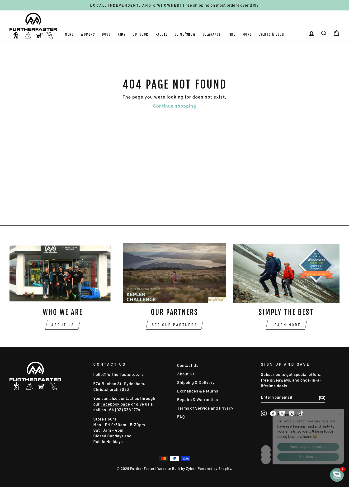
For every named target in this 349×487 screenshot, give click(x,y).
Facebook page (115, 404)
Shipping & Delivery (196, 382)
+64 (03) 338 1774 (124, 409)
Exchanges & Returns (197, 390)
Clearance (212, 34)
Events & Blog (271, 34)
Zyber (191, 469)
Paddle (162, 34)
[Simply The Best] (286, 273)
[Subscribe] (322, 397)
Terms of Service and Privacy (205, 408)
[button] (337, 475)
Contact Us (187, 365)
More (246, 34)
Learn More (286, 325)
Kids (121, 34)
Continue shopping (174, 106)
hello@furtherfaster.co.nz (118, 374)
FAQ (181, 416)
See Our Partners (174, 325)
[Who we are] (62, 273)
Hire (231, 34)
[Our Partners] (174, 273)
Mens (69, 34)
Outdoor (140, 34)
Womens (88, 34)
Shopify (224, 469)
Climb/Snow (185, 34)
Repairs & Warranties (197, 399)
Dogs (106, 34)
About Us (63, 325)
